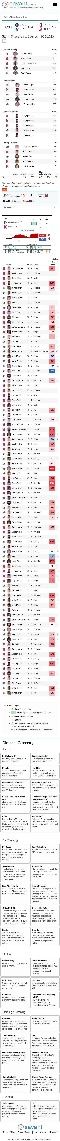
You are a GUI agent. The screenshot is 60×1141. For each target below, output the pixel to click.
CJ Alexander (17, 307)
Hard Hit (18, 709)
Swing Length (8, 866)
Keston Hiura (16, 278)
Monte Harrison (17, 322)
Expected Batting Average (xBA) (13, 798)
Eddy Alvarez (16, 317)
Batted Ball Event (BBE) (42, 782)
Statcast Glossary (18, 742)
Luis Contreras (28, 161)
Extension (6, 994)
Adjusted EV (37, 816)
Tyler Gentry (28, 94)
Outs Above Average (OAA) (14, 1052)
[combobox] (30, 17)
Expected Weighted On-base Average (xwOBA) (45, 798)
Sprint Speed (8, 1103)
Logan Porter (26, 68)
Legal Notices (40, 1132)
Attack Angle (37, 866)
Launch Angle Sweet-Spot (13, 782)
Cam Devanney (17, 268)
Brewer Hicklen (26, 54)
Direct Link (7, 201)
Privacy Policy (24, 1132)
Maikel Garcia (17, 351)
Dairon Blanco (17, 293)
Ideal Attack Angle (10, 886)
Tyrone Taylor (26, 58)
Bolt (34, 1103)
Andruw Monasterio (28, 63)
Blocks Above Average (42, 1077)
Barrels (5, 768)
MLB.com (53, 1132)
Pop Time (6, 1018)
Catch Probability (10, 1077)
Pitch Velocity (8, 960)
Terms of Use (9, 1132)
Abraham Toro (17, 273)
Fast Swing (20, 716)
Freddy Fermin (17, 342)
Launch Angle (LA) (40, 756)
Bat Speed (6, 847)
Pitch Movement (40, 960)
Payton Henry (17, 332)
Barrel (19, 712)
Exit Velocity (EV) (9, 756)
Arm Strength (38, 1018)
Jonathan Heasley (30, 147)
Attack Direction (39, 886)
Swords (35, 930)
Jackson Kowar (29, 130)
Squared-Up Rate (39, 908)
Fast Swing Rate (39, 847)
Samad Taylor (26, 73)
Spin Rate (36, 980)
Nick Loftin (16, 337)
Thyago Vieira (28, 116)
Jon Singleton (29, 89)
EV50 (4, 816)
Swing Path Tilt (9, 908)
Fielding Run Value (40, 1052)
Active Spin (7, 980)
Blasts (5, 930)
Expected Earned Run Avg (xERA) (44, 996)
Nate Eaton (16, 302)
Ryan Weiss (27, 156)
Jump (34, 1035)
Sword (18, 720)
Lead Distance (9, 1035)
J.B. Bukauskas (28, 166)
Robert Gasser (28, 152)
